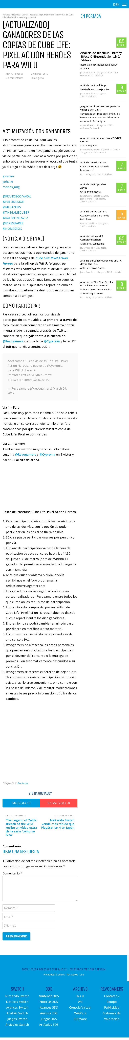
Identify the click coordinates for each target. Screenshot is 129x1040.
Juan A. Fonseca (14, 73)
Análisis (99, 75)
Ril (81, 174)
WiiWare (80, 1013)
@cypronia (54, 366)
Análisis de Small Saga (93, 85)
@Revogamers (13, 341)
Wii (80, 1002)
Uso (82, 974)
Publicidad (111, 1007)
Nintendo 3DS (49, 996)
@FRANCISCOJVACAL (17, 196)
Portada (6, 14)
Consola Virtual (80, 1007)
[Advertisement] (40, 745)
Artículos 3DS (48, 1025)
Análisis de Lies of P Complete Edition (91, 238)
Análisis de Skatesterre (93, 211)
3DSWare (80, 1019)
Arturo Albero (87, 125)
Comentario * (12, 873)
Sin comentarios (14, 77)
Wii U (24, 14)
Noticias (16, 14)
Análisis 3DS (48, 1013)
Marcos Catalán (87, 223)
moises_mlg (11, 187)
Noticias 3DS (49, 1002)
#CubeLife (51, 361)
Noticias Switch (17, 1002)
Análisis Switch (17, 1013)
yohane (8, 181)
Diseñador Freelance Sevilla (88, 969)
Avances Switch (17, 1007)
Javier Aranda (86, 72)
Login (116, 4)
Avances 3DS (49, 1007)
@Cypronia (52, 341)
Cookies (60, 974)
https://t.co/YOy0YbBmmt (33, 375)
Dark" (115, 149)
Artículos (84, 128)
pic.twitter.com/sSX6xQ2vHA (28, 380)
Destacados (95, 128)
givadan (8, 176)
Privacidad (48, 974)
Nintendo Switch (17, 996)
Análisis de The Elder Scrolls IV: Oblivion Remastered (96, 284)
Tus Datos (72, 974)
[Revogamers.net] (17, 6)
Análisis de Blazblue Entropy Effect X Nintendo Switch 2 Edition (101, 56)
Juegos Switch (17, 1019)
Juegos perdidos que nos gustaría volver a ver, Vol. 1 (100, 108)
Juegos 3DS (49, 1019)
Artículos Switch (17, 1025)
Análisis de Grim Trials (93, 162)
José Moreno (86, 198)
